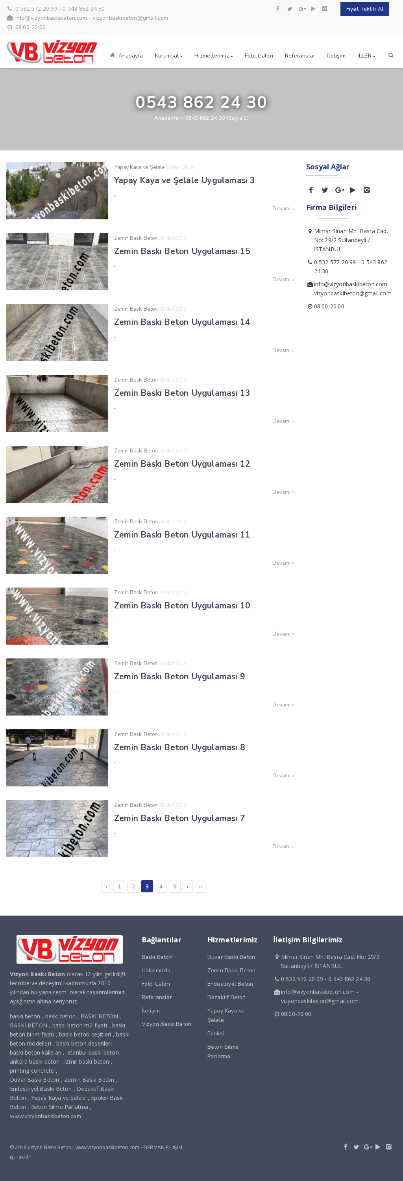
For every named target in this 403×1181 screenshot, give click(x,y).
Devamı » (283, 208)
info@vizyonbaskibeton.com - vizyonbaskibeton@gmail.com (91, 18)
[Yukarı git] (391, 1168)
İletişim (151, 1010)
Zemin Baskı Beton (136, 238)
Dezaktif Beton (226, 997)
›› (200, 886)
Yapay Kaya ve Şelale (139, 167)
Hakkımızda (156, 970)
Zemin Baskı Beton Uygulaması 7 (179, 818)
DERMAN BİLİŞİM (163, 1147)
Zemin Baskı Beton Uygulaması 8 (179, 747)
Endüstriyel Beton (230, 984)
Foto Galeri (156, 984)
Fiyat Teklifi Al (364, 9)
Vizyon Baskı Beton (167, 1024)
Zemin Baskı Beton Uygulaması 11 (182, 534)
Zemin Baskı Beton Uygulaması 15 (182, 251)
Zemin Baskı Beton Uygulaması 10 (182, 605)
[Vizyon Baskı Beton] (53, 63)
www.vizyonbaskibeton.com (45, 1116)
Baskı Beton (157, 957)
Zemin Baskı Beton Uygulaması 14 (182, 322)
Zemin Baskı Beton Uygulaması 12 (182, 463)
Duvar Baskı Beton (231, 957)
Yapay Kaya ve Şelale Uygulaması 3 (184, 180)
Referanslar (157, 997)
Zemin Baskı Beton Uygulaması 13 (182, 393)
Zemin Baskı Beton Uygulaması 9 (179, 676)
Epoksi (215, 1033)
